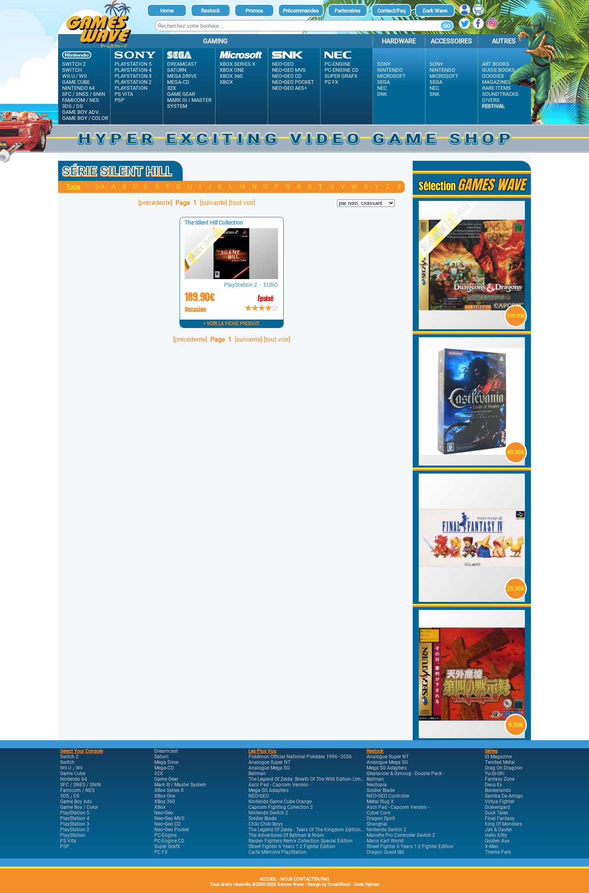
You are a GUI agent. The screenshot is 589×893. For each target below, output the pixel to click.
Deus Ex (493, 785)
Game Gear (181, 94)
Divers (491, 100)
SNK (382, 94)
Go (446, 26)
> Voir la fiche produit (231, 323)
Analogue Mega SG (269, 768)
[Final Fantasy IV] (472, 599)
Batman (257, 773)
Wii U (68, 76)
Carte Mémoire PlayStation (277, 852)
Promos (254, 11)
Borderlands (498, 790)
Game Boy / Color (85, 118)
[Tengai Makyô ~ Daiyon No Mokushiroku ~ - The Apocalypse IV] (472, 736)
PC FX (331, 82)
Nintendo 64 (78, 88)
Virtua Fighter (499, 801)
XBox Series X (237, 64)
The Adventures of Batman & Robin (286, 835)
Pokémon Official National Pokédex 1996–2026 (300, 756)
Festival (493, 106)
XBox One (232, 70)
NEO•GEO (258, 796)
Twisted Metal (500, 762)
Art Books (495, 64)
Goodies (493, 76)
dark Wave (435, 11)
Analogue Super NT (269, 762)
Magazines (496, 82)
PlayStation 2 (133, 82)
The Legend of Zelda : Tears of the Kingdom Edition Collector (314, 829)
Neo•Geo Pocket (293, 82)
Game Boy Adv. (80, 112)
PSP (119, 100)
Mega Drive (182, 76)
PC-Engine (338, 64)
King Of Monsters (503, 824)
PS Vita (124, 94)
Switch (72, 70)
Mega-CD (178, 82)
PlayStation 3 (133, 76)
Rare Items (496, 88)
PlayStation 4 (133, 70)
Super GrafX (341, 76)
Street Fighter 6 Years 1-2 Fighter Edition (291, 846)
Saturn (176, 70)
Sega (383, 82)
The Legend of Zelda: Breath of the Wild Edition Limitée (308, 779)
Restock (210, 11)
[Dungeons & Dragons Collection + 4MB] (472, 327)
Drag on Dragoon (503, 768)
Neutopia (377, 785)
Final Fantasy (499, 818)
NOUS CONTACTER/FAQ (304, 879)
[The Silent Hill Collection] (231, 277)
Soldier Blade (262, 818)
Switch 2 (74, 64)
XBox (226, 82)
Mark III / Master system (189, 103)
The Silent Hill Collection (214, 222)
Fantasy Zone (499, 779)
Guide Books (498, 70)
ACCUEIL (268, 879)
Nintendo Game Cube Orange (280, 801)
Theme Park (498, 852)
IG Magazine (498, 756)
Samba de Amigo (504, 796)
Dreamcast (182, 64)
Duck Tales (496, 813)
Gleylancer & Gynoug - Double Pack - (405, 773)
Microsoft (391, 76)
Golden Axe (497, 841)
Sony (384, 64)
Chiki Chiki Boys (265, 824)
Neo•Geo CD (287, 76)
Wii (83, 76)
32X (171, 88)
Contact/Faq (391, 11)
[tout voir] (242, 203)
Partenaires (348, 11)
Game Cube (76, 82)
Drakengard (497, 807)
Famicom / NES (80, 100)
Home (167, 11)
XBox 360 (231, 76)
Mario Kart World (385, 841)
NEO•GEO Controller (388, 796)
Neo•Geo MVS (289, 70)
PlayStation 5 (133, 64)
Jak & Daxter (498, 829)
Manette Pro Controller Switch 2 (401, 835)
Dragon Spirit (381, 818)
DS (79, 106)
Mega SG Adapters (268, 790)
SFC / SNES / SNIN (83, 94)
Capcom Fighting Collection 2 (280, 807)
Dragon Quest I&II (385, 852)
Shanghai (377, 824)
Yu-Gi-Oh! (494, 773)
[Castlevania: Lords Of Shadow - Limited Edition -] (472, 463)
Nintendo (390, 70)
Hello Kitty (496, 835)
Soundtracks (500, 94)
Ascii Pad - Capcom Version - (279, 785)
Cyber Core (378, 813)
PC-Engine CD (342, 70)
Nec (382, 88)
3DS (67, 106)
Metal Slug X (380, 801)
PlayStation (131, 88)
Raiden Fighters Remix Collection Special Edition (300, 841)
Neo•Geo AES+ (289, 88)
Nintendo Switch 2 (268, 813)
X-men (491, 846)
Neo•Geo (283, 64)
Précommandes (301, 11)
